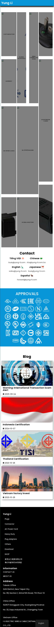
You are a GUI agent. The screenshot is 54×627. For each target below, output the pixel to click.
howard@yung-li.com (27, 279)
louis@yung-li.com (16, 262)
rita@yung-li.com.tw (36, 262)
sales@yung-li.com (18, 271)
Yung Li (6, 3)
